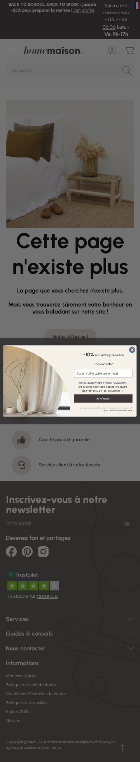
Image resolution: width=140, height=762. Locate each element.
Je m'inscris (103, 398)
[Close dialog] (132, 349)
